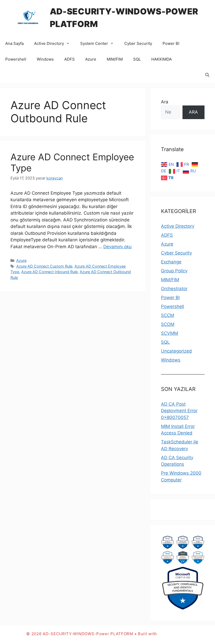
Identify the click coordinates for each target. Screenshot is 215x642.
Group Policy (174, 270)
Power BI (171, 43)
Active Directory (49, 43)
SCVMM (169, 333)
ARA (193, 112)
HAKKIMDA (161, 59)
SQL (137, 59)
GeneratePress (173, 633)
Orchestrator (174, 288)
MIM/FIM (115, 59)
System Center (94, 43)
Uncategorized (176, 351)
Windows (45, 59)
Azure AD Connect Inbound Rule (49, 271)
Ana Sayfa (14, 43)
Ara (164, 101)
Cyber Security (138, 43)
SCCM (167, 315)
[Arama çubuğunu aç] (207, 75)
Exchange (171, 261)
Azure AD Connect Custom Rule (44, 266)
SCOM (167, 324)
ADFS (69, 59)
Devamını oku (117, 246)
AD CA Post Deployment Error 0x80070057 (179, 410)
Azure (90, 59)
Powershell (15, 59)
